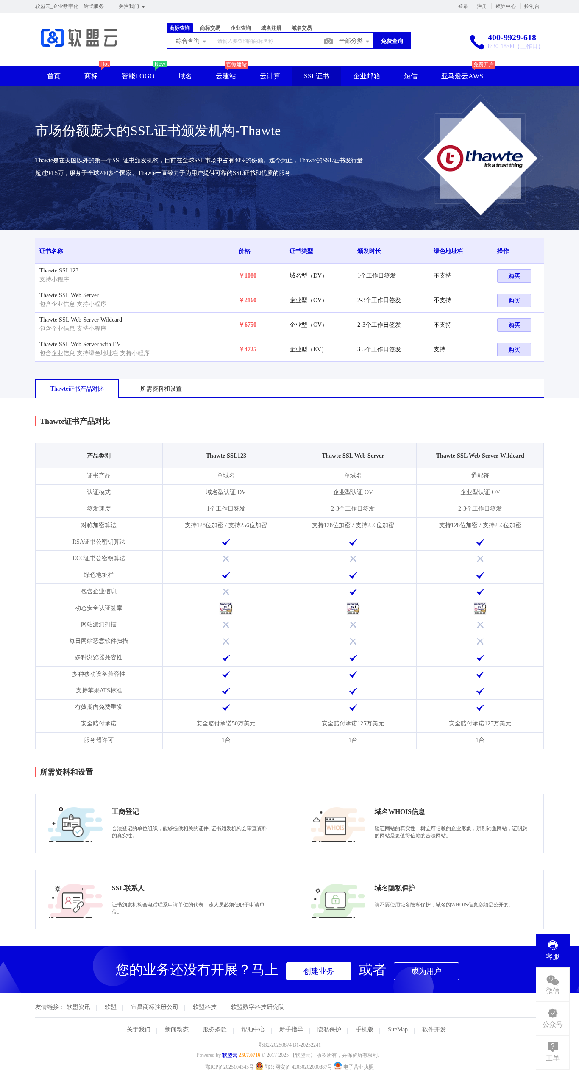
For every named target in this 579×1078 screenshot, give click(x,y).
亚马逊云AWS (462, 76)
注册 (482, 6)
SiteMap (398, 1029)
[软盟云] (79, 48)
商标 (91, 76)
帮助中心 (253, 1029)
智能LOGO (138, 76)
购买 (514, 276)
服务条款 (215, 1029)
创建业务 (318, 971)
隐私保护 (329, 1029)
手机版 (364, 1029)
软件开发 (434, 1029)
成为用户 (426, 971)
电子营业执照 (358, 1067)
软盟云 (229, 1055)
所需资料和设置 (161, 389)
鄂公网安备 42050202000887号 (299, 1067)
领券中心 (505, 6)
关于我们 (138, 1029)
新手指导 (291, 1029)
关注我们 (129, 6)
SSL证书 (316, 76)
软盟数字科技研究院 (257, 1007)
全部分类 (352, 41)
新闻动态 (177, 1029)
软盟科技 (205, 1007)
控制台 (532, 6)
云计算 (270, 76)
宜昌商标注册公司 (154, 1007)
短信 (411, 76)
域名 (185, 76)
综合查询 (188, 41)
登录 (463, 6)
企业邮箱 (366, 76)
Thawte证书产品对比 (77, 389)
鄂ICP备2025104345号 (229, 1067)
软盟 (111, 1007)
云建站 (226, 76)
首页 (54, 76)
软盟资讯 (78, 1007)
